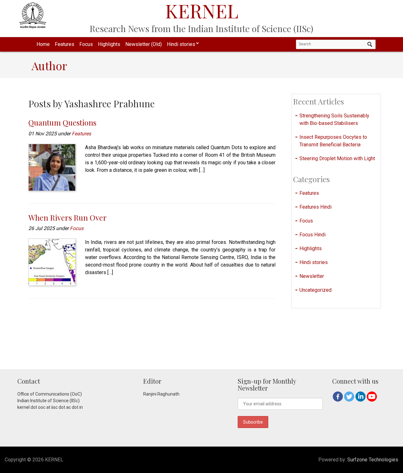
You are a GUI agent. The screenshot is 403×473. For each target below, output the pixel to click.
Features (64, 44)
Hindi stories (181, 44)
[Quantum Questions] (52, 167)
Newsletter (311, 276)
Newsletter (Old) (143, 44)
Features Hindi (315, 207)
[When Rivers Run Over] (52, 262)
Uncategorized (315, 290)
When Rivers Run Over (67, 217)
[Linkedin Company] (360, 396)
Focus (86, 44)
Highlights (109, 44)
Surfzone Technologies (372, 460)
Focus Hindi (312, 235)
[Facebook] (338, 396)
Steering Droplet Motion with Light (337, 158)
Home (43, 44)
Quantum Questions (62, 122)
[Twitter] (349, 396)
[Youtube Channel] (372, 396)
